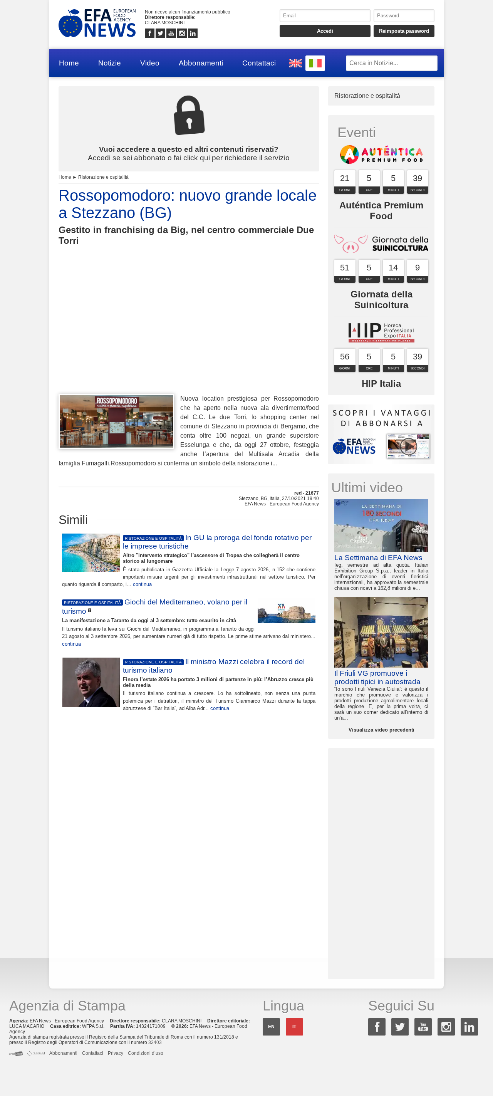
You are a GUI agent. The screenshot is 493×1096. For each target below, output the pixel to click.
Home (69, 63)
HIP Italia (381, 383)
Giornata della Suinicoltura (381, 299)
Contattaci (259, 63)
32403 (155, 1042)
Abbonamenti (201, 63)
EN (271, 1026)
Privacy (115, 1053)
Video (149, 63)
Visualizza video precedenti (381, 730)
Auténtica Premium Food (381, 210)
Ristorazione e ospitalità (103, 177)
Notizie (109, 63)
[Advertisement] (189, 334)
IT (294, 1026)
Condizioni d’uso (145, 1053)
